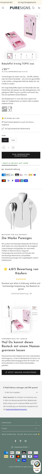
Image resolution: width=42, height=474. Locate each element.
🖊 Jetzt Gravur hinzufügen (21, 372)
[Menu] (3, 8)
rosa (5, 140)
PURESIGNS (17, 467)
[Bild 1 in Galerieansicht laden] (9, 55)
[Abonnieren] (37, 392)
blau (13, 140)
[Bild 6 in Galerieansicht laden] (32, 55)
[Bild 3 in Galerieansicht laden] (21, 55)
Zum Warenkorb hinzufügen (21, 155)
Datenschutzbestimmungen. (16, 409)
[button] (33, 8)
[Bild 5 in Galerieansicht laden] (26, 55)
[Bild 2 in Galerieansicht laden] (15, 55)
